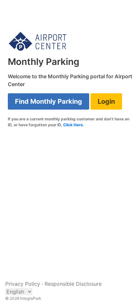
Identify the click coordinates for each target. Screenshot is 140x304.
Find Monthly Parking (48, 101)
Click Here (73, 124)
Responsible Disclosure (73, 284)
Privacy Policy (22, 284)
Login (106, 101)
